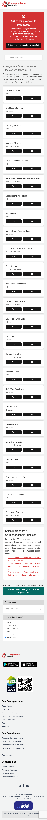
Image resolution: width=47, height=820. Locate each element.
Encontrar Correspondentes (12, 738)
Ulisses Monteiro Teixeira (16, 196)
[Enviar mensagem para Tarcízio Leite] (32, 414)
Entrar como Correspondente (13, 716)
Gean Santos (11, 266)
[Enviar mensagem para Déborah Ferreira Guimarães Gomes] (32, 256)
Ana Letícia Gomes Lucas (16, 284)
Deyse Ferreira (12, 424)
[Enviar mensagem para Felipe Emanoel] (32, 379)
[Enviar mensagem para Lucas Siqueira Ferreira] (32, 309)
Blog (3, 723)
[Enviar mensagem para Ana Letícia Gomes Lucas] (32, 291)
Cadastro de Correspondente (13, 713)
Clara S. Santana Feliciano (17, 161)
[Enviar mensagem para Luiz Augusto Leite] (32, 133)
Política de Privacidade (23, 794)
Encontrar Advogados (10, 773)
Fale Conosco (7, 726)
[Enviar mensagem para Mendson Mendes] (32, 151)
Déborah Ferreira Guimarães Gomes (21, 248)
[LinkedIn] (27, 786)
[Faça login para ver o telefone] (14, 98)
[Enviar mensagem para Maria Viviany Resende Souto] (32, 239)
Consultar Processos (9, 770)
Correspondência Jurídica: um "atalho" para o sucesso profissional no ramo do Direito (24, 566)
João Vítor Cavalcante (15, 389)
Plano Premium (7, 706)
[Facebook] (23, 786)
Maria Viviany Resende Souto (18, 231)
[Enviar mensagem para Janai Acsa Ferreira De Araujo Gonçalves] (32, 186)
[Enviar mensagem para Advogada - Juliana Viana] (32, 485)
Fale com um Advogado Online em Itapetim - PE (24, 591)
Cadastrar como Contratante (13, 745)
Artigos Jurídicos (8, 720)
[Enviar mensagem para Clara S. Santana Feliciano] (32, 168)
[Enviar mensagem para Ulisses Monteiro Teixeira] (32, 204)
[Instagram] (19, 786)
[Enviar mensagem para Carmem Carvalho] (32, 362)
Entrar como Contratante (11, 741)
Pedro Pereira (11, 213)
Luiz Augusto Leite (13, 125)
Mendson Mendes (13, 143)
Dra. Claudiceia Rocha (15, 495)
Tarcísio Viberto (12, 459)
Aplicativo (5, 709)
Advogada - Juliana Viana (17, 477)
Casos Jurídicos (8, 767)
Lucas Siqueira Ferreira (15, 301)
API (3, 752)
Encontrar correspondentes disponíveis (24, 45)
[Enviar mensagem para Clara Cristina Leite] (32, 450)
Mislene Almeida (13, 90)
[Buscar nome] (39, 608)
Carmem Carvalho (13, 354)
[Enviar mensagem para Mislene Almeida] (32, 98)
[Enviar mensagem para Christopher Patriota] (32, 520)
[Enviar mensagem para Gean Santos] (32, 274)
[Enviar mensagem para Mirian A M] (32, 344)
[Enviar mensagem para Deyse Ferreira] (32, 432)
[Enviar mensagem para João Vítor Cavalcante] (32, 397)
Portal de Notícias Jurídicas (12, 777)
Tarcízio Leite (11, 407)
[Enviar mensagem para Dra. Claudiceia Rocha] (32, 502)
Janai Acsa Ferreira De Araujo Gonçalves (23, 178)
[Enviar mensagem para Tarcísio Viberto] (32, 467)
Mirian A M (10, 336)
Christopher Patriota (14, 512)
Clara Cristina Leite (14, 442)
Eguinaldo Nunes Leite (15, 319)
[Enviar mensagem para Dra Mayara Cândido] (32, 116)
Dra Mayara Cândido (14, 108)
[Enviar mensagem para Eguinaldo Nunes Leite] (32, 327)
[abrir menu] (43, 4)
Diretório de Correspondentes (13, 748)
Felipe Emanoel (12, 371)
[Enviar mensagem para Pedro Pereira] (32, 221)
